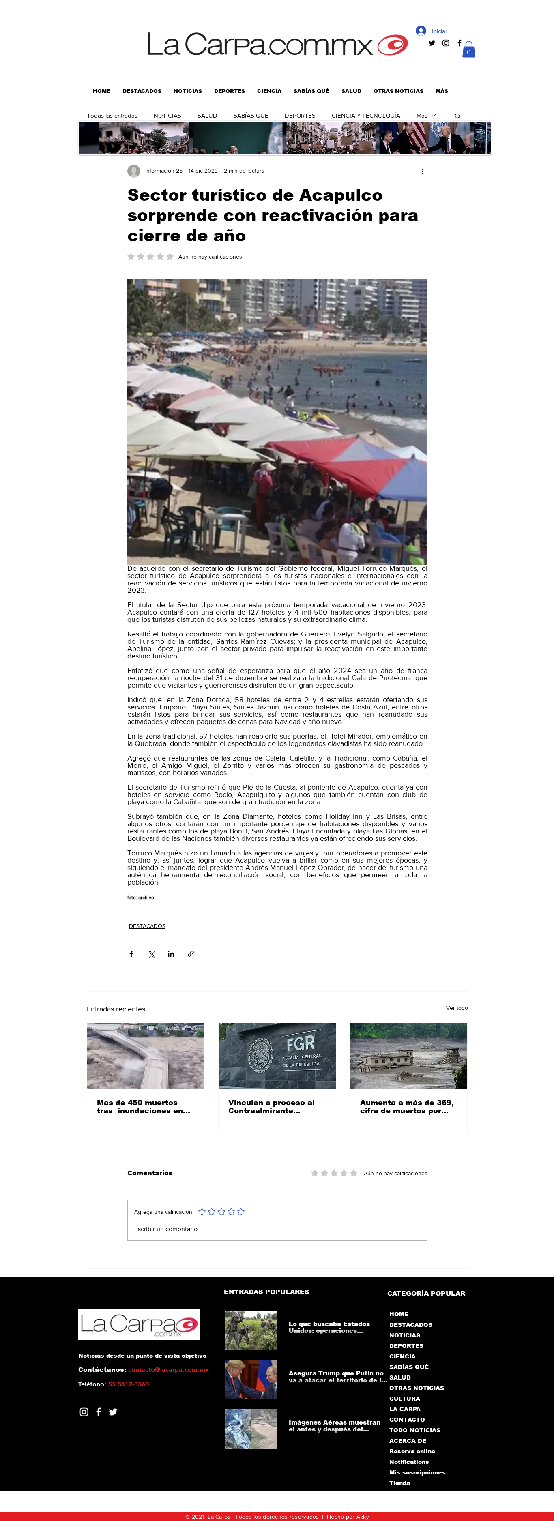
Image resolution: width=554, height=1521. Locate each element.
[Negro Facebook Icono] (459, 43)
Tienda (399, 1483)
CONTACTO (407, 1419)
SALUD (207, 115)
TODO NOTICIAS (414, 1430)
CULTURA (404, 1398)
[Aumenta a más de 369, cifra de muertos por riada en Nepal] (409, 1056)
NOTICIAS (167, 115)
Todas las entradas (112, 115)
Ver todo (457, 1008)
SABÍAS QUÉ (409, 1367)
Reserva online (412, 1451)
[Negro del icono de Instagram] (445, 43)
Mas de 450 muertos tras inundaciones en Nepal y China (140, 1107)
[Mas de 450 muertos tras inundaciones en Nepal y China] (145, 1056)
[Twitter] (113, 1412)
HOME (398, 1314)
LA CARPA (405, 1409)
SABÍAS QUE (251, 115)
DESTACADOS (147, 926)
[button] (469, 49)
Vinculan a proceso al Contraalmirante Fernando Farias (271, 1107)
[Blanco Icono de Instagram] (84, 1412)
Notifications (409, 1462)
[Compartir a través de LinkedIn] (171, 954)
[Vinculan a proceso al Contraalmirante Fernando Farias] (277, 1056)
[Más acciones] (422, 171)
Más (422, 115)
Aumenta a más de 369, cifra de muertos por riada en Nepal (407, 1107)
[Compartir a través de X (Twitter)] (151, 954)
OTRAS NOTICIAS (416, 1388)
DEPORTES (300, 115)
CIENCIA (402, 1356)
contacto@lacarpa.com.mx (168, 1369)
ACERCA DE (407, 1440)
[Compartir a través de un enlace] (191, 954)
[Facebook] (98, 1412)
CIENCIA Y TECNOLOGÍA (366, 115)
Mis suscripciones (416, 1472)
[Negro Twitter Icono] (431, 43)
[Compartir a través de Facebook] (131, 954)
